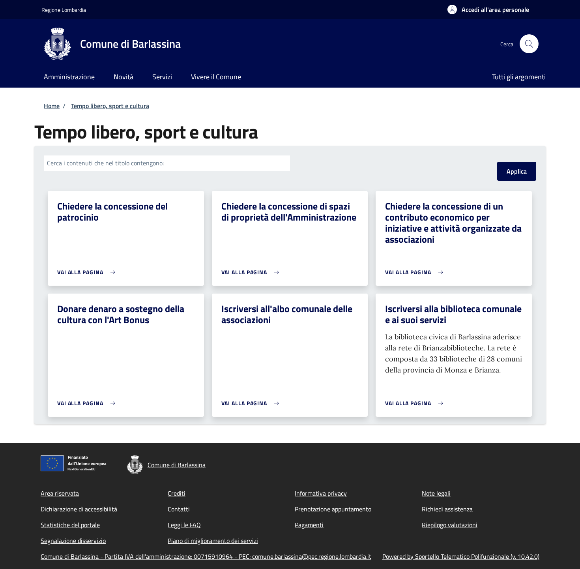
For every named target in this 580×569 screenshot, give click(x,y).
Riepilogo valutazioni (449, 525)
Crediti (176, 493)
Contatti (179, 509)
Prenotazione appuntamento (333, 509)
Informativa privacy (321, 493)
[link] (88, 272)
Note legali (436, 493)
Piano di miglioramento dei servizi (213, 540)
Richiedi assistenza (447, 509)
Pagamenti (309, 525)
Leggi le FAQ (184, 525)
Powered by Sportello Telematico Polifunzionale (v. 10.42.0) (460, 556)
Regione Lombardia (63, 10)
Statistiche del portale (70, 525)
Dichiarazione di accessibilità (79, 509)
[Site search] (529, 43)
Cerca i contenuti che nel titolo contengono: (105, 163)
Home (52, 105)
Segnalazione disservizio (73, 540)
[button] (488, 9)
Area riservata (60, 493)
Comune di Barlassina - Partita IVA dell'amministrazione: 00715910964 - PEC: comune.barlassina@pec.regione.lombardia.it (206, 556)
